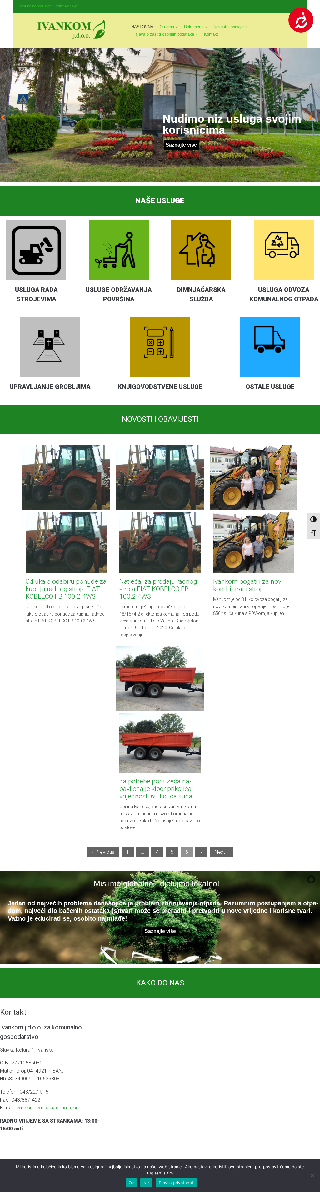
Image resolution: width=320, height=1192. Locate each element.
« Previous (103, 852)
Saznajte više (181, 145)
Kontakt (211, 34)
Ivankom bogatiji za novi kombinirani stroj (248, 585)
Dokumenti (193, 26)
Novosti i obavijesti (230, 26)
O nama (167, 26)
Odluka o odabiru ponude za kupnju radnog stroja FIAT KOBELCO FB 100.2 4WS (66, 589)
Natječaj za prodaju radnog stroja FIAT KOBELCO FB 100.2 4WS (158, 589)
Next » (221, 852)
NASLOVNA (142, 26)
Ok (131, 1182)
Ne (146, 1182)
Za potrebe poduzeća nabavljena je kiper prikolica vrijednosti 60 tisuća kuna (155, 788)
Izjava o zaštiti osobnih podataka (164, 34)
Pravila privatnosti (177, 1182)
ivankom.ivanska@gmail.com (48, 1108)
